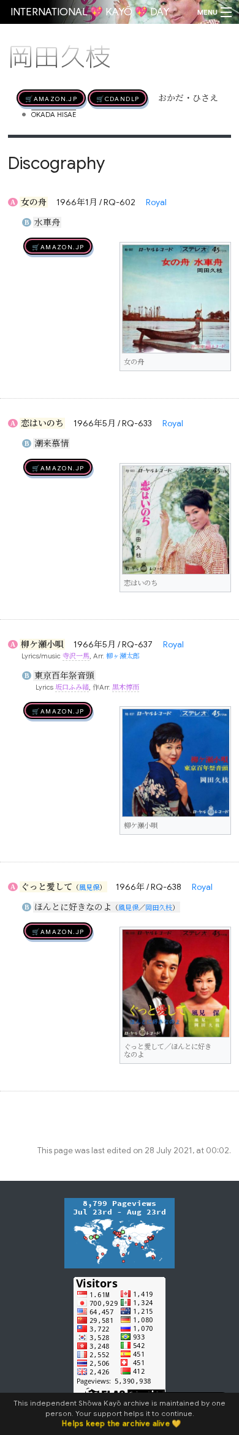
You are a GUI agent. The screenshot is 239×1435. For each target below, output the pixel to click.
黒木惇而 (125, 687)
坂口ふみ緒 (72, 687)
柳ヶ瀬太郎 (123, 656)
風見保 (89, 887)
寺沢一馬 (76, 656)
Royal (156, 202)
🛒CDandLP (117, 98)
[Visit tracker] (119, 1232)
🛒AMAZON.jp (51, 98)
